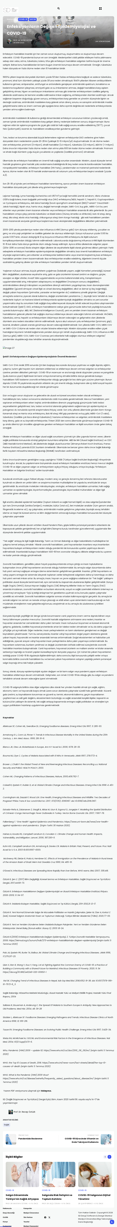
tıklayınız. (46, 1090)
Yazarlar (26, 1222)
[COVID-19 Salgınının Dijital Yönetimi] (95, 1174)
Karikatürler (7, 1226)
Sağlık (6, 1125)
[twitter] (49, 1217)
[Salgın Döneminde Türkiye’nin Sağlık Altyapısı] (22, 1174)
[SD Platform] (17, 10)
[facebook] (45, 1217)
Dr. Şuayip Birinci (85, 1203)
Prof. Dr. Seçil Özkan (51, 1203)
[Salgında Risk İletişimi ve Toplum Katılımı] (58, 1174)
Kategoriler (28, 1208)
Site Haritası (28, 1217)
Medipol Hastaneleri (31, 1226)
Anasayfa (11, 19)
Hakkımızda (7, 1208)
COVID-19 (23, 19)
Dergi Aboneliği (9, 1213)
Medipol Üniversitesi (31, 1213)
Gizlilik (5, 1217)
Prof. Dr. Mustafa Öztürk (17, 1203)
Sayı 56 (33, 19)
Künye (5, 1222)
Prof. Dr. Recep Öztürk (22, 40)
